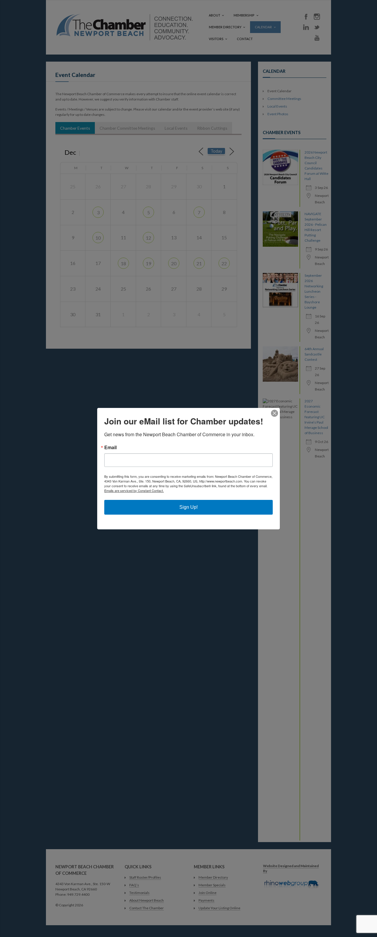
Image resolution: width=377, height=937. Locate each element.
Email (110, 447)
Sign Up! (188, 507)
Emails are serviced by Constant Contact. (134, 490)
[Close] (274, 413)
